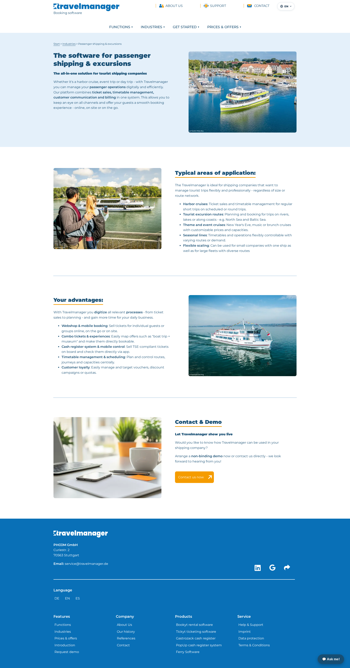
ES (78, 598)
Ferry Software (188, 652)
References (126, 638)
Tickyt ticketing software (196, 632)
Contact (261, 6)
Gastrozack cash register (196, 638)
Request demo (66, 652)
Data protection (251, 638)
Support (218, 6)
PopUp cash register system (199, 645)
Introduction (64, 645)
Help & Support (250, 625)
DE (56, 598)
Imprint (244, 632)
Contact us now (191, 477)
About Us (174, 6)
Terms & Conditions (254, 645)
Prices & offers (223, 27)
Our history (126, 632)
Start (56, 43)
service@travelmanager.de (86, 564)
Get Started (185, 27)
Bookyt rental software (194, 625)
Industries (151, 27)
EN (67, 598)
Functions (119, 27)
